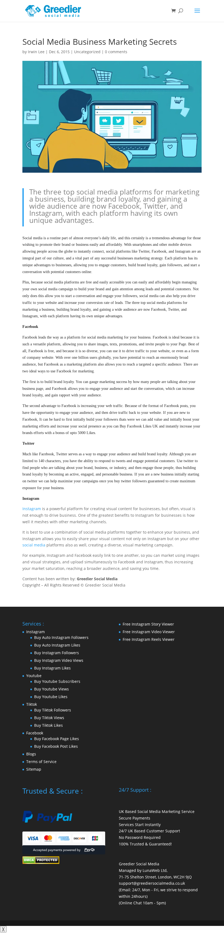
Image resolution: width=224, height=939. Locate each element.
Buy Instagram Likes (52, 668)
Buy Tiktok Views (49, 717)
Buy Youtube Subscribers (57, 681)
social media (33, 545)
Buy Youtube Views (51, 689)
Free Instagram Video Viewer (149, 631)
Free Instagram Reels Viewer (149, 639)
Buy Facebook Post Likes (56, 746)
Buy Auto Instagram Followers (61, 637)
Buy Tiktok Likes (48, 725)
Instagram (31, 508)
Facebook (34, 732)
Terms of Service (41, 761)
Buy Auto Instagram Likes (57, 645)
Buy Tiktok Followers (52, 710)
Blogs (31, 753)
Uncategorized (87, 51)
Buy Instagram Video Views (58, 660)
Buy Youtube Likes (50, 696)
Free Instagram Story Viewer (148, 624)
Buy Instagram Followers (56, 652)
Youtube (34, 675)
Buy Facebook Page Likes (56, 738)
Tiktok (31, 704)
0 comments (116, 51)
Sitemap (33, 769)
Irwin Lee (36, 51)
